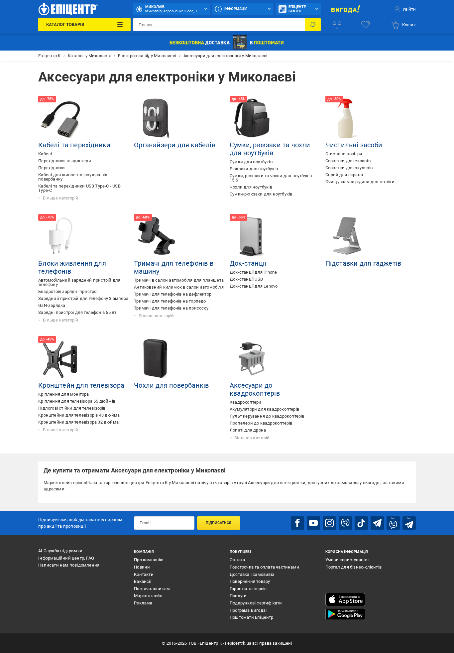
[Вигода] (345, 9)
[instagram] (329, 523)
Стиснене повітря (343, 153)
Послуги (238, 595)
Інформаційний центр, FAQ (66, 558)
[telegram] (377, 523)
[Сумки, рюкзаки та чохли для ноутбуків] (252, 118)
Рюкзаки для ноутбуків (254, 168)
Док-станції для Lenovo (254, 286)
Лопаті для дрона (248, 430)
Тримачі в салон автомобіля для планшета (179, 280)
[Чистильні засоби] (348, 118)
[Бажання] (365, 24)
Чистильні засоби (353, 145)
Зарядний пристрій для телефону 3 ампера (83, 298)
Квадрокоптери (246, 402)
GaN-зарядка (51, 305)
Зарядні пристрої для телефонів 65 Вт (77, 312)
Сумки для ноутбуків (251, 161)
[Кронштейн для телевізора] (61, 359)
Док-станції (248, 263)
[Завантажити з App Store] (345, 599)
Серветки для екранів (348, 160)
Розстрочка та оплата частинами (264, 567)
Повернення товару (250, 581)
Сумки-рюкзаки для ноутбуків (261, 194)
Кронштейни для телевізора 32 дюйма (78, 422)
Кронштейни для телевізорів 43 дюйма (79, 415)
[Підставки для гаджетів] (348, 237)
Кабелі (45, 153)
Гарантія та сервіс (248, 588)
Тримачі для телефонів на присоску (171, 308)
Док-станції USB (246, 279)
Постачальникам (152, 588)
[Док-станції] (252, 237)
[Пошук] (313, 24)
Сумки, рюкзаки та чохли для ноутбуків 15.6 (271, 178)
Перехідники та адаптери (64, 160)
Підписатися (218, 523)
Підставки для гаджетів (363, 263)
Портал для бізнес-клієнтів (353, 567)
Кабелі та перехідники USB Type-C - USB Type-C (79, 188)
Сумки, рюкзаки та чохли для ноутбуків (270, 149)
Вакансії (142, 581)
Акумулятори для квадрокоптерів (264, 409)
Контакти (144, 574)
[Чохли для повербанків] (156, 359)
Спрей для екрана (344, 174)
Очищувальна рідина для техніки (360, 181)
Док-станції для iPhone (253, 272)
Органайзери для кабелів (174, 145)
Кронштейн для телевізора (81, 385)
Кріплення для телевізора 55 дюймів (76, 401)
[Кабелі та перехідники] (61, 118)
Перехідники (51, 167)
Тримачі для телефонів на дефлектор (172, 294)
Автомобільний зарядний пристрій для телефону (79, 282)
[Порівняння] (337, 24)
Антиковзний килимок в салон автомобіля (179, 287)
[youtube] (313, 523)
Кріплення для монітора (63, 394)
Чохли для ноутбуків (251, 187)
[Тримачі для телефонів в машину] (156, 237)
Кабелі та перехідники (74, 145)
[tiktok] (361, 523)
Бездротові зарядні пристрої (67, 291)
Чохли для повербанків (171, 385)
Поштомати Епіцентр (252, 617)
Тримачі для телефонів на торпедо (170, 301)
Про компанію (149, 559)
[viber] (345, 523)
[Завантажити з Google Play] (345, 614)
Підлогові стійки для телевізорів (71, 408)
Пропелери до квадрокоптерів (261, 423)
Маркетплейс (148, 595)
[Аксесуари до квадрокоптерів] (252, 359)
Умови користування (347, 559)
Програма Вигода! (248, 610)
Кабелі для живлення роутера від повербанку (72, 177)
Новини (142, 567)
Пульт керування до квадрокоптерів (267, 416)
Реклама (143, 602)
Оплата (237, 559)
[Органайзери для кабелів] (156, 118)
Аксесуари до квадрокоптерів (255, 389)
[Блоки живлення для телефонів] (61, 237)
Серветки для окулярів (349, 167)
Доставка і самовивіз (252, 574)
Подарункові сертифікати (256, 602)
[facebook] (297, 523)
